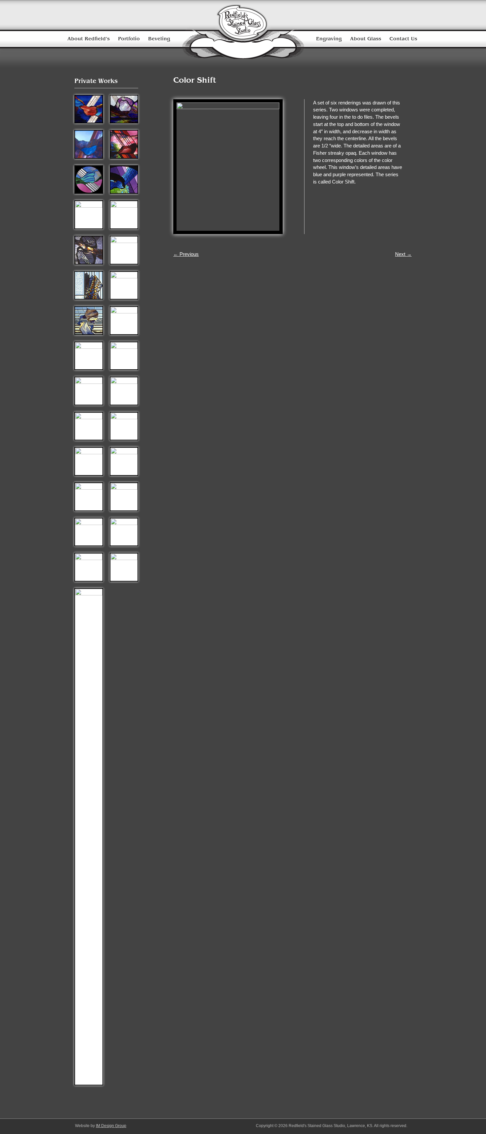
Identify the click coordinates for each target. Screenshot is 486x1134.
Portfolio (129, 39)
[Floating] (124, 214)
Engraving (329, 39)
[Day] (88, 355)
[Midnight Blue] (88, 108)
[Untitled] (88, 214)
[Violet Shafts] (88, 143)
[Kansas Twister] (88, 461)
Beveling (159, 39)
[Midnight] (88, 531)
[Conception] (124, 390)
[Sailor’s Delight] (124, 425)
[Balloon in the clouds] (88, 836)
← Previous (186, 254)
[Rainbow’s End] (88, 567)
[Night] (124, 355)
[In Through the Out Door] (124, 143)
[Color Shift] (88, 320)
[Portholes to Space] (88, 179)
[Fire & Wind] (88, 425)
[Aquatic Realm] (124, 108)
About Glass (365, 39)
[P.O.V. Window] (124, 249)
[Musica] (124, 531)
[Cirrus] (88, 496)
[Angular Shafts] (124, 179)
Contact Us (403, 39)
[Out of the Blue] (88, 390)
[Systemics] (124, 285)
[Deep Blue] (124, 496)
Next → (403, 254)
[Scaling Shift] (88, 285)
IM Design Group (111, 1125)
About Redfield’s (88, 39)
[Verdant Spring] (124, 461)
